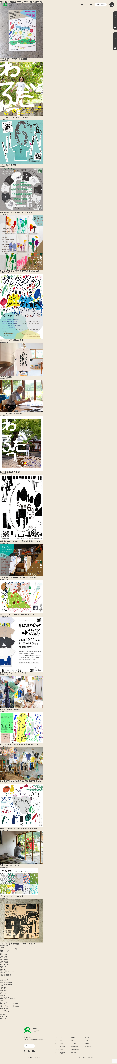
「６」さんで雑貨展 (8, 165)
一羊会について (59, 1037)
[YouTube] (91, 4)
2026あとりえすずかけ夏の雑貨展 (14, 59)
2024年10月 (3, 1014)
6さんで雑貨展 (6, 377)
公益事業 (2, 972)
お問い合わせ (102, 4)
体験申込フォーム (5, 997)
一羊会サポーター (5, 979)
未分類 (2, 1018)
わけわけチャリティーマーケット (13, 673)
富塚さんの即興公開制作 (10, 709)
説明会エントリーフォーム (7, 1005)
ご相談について (4, 956)
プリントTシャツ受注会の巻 (11, 413)
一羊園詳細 (3, 987)
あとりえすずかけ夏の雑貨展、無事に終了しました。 (21, 781)
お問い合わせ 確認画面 (6, 982)
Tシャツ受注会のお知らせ (10, 472)
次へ (3, 947)
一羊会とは (3, 1010)
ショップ (2, 977)
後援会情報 (3, 990)
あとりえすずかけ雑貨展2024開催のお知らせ (18, 614)
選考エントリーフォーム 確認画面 (9, 1003)
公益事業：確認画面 (5, 974)
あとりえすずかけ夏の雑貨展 (11, 340)
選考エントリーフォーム (6, 1002)
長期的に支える (4, 961)
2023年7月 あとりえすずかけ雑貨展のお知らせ (19, 744)
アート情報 (73, 1043)
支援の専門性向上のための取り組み (60, 1052)
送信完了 (2, 1000)
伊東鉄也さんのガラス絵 (10, 865)
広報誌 (2, 967)
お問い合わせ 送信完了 (6, 984)
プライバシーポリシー (29, 1057)
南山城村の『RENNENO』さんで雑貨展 (16, 212)
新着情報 (2, 969)
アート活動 (3, 994)
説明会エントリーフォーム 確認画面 (9, 1007)
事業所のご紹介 (4, 1008)
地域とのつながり (5, 964)
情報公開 (2, 989)
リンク (2, 953)
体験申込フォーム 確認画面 (7, 999)
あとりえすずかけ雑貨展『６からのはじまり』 (19, 943)
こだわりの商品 (4, 963)
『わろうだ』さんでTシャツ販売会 (14, 117)
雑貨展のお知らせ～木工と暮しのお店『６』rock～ (21, 541)
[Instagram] (86, 4)
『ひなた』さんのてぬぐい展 (11, 896)
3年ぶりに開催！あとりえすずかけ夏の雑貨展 (18, 828)
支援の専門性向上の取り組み (8, 971)
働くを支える (3, 954)
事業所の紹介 (3, 966)
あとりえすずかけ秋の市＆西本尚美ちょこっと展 (19, 271)
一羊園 (2, 985)
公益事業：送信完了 (5, 976)
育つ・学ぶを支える (5, 958)
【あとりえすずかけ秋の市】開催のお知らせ (18, 577)
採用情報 (2, 995)
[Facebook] (82, 5)
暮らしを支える (4, 959)
